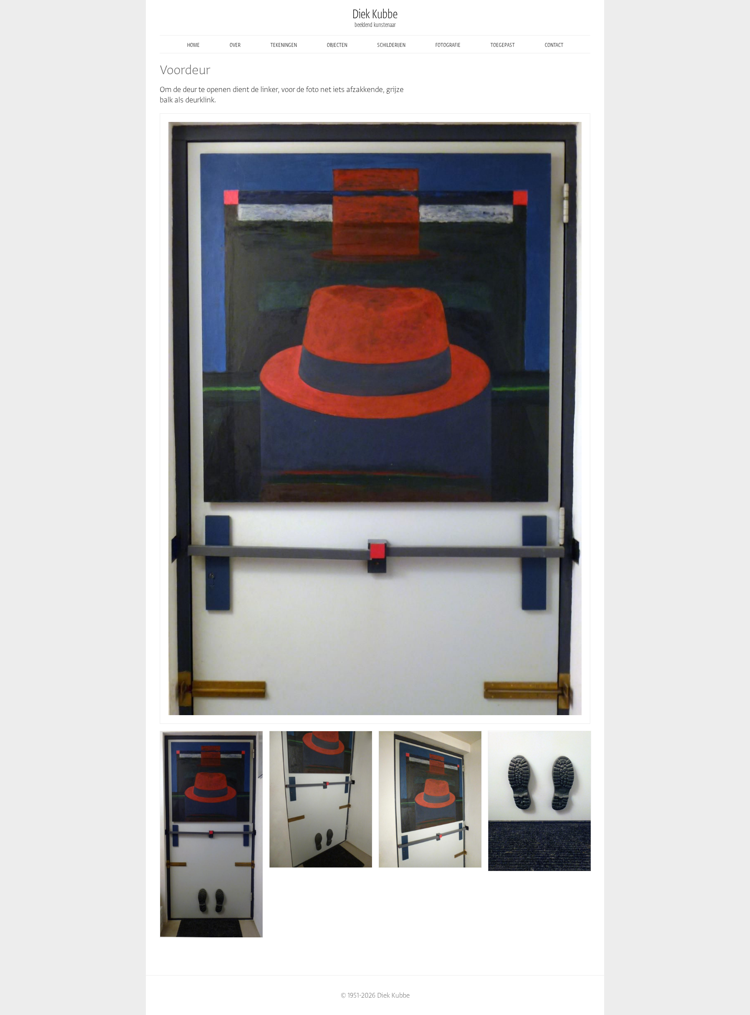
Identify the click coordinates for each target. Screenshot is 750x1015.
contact (554, 44)
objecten (337, 44)
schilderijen (391, 44)
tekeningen (283, 44)
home (193, 44)
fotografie (448, 44)
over (235, 44)
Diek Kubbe (375, 14)
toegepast (502, 44)
